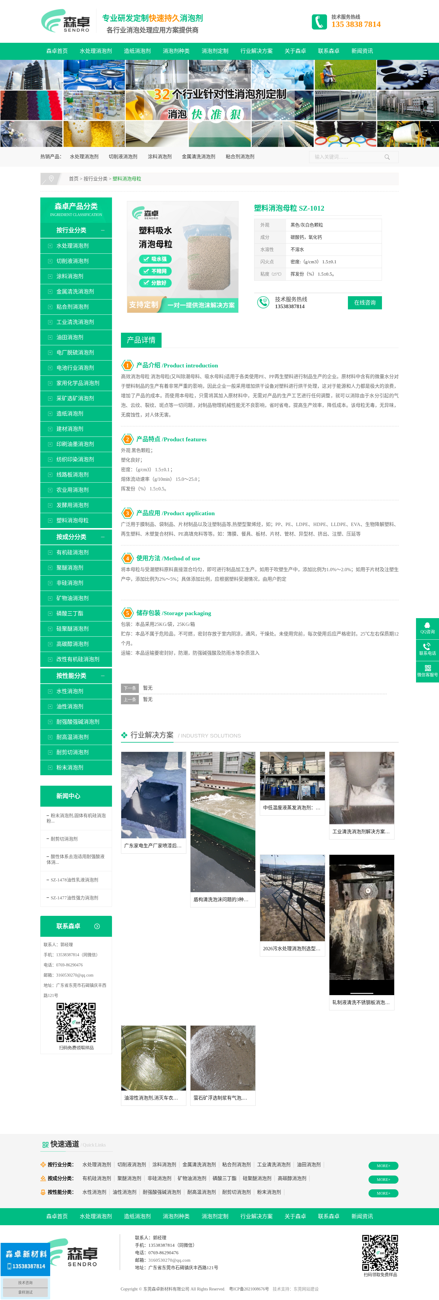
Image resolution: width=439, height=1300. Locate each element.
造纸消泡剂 (137, 51)
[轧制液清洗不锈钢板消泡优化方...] (361, 925)
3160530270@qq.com (74, 975)
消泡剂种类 (176, 51)
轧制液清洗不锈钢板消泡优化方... (367, 1002)
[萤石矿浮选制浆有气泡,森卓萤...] (223, 1058)
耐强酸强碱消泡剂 (77, 722)
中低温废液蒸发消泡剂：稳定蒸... (298, 807)
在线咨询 (365, 303)
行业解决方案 (256, 51)
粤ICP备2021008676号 (249, 1289)
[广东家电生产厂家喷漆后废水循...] (153, 795)
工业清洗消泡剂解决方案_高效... (366, 831)
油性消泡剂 (69, 707)
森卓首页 (57, 51)
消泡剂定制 (215, 51)
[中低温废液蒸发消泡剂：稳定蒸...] (292, 776)
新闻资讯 (362, 51)
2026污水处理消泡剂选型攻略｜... (298, 948)
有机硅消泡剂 (72, 553)
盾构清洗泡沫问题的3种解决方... (228, 899)
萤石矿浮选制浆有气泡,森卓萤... (227, 1097)
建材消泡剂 (69, 429)
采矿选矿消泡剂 (75, 399)
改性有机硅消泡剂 (77, 659)
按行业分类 (96, 178)
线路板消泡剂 (72, 475)
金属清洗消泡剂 (198, 156)
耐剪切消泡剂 (72, 752)
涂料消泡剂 (160, 156)
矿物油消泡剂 (72, 598)
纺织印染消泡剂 (75, 460)
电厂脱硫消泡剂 (75, 353)
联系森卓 (329, 51)
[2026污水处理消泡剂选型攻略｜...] (292, 898)
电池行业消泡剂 (75, 368)
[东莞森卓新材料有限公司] (68, 21)
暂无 (148, 688)
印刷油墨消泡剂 (75, 444)
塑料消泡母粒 (127, 178)
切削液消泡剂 (123, 156)
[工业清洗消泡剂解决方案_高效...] (361, 788)
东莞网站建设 (306, 1289)
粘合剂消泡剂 (240, 156)
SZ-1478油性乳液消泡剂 (74, 880)
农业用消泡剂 (72, 490)
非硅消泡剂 (69, 583)
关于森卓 (295, 51)
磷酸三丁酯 (69, 614)
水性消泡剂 (69, 691)
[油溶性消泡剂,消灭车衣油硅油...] (153, 1058)
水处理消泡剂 (96, 51)
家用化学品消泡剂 (77, 383)
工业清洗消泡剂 (75, 322)
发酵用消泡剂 (72, 505)
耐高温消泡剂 (72, 737)
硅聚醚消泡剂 (72, 629)
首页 (74, 178)
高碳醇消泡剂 (72, 644)
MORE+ (383, 1166)
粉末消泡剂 (69, 768)
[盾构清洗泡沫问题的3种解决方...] (223, 822)
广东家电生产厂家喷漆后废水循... (159, 845)
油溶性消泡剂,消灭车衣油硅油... (157, 1097)
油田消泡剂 (69, 337)
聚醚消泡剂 (69, 568)
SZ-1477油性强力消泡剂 (74, 897)
